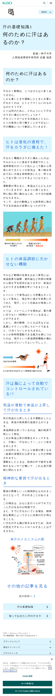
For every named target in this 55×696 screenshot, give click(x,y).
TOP (5, 633)
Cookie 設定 (27, 676)
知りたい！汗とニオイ (19, 633)
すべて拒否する (27, 684)
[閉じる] (52, 659)
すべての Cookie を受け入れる (27, 691)
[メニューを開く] (50, 3)
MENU (44, 12)
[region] (27, 675)
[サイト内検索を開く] (44, 3)
